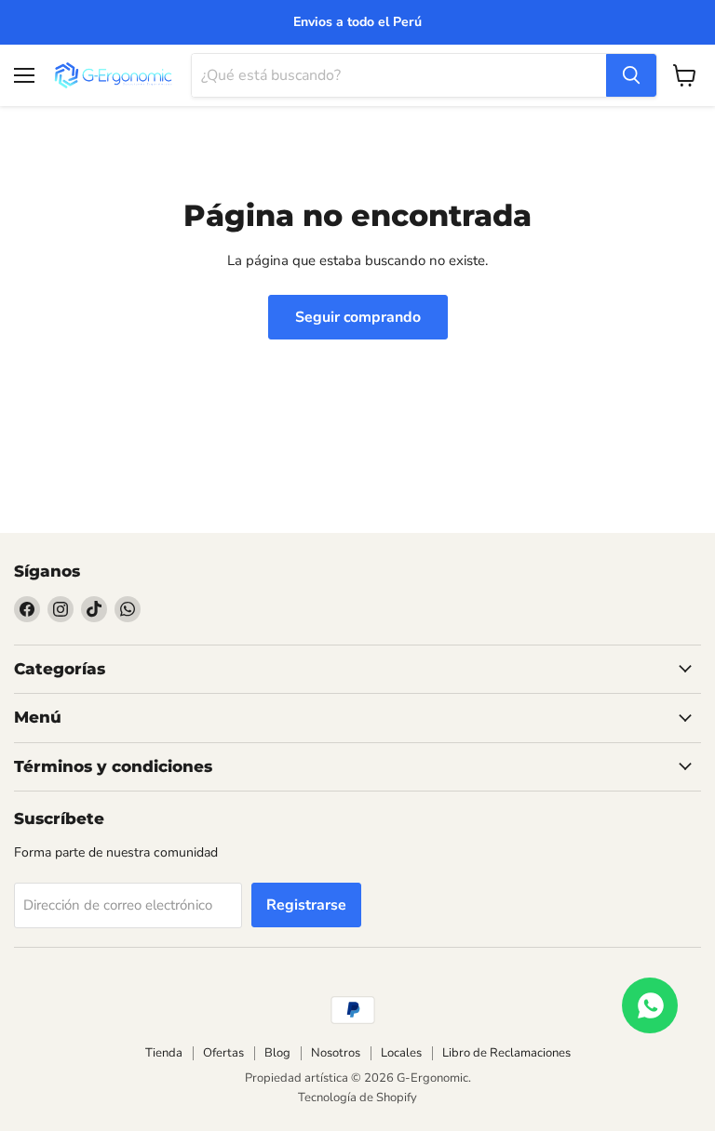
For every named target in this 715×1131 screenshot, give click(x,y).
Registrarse (306, 905)
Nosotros (335, 1053)
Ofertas (223, 1053)
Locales (401, 1053)
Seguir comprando (358, 317)
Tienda (163, 1053)
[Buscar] (631, 75)
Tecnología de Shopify (357, 1097)
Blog (277, 1053)
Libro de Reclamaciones (506, 1053)
